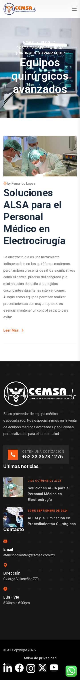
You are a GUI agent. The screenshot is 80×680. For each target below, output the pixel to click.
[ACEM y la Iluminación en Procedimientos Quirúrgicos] (13, 517)
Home (28, 42)
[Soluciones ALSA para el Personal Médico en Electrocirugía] (13, 490)
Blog (45, 42)
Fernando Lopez (23, 184)
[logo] (20, 8)
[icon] (7, 667)
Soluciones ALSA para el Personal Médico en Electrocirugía (34, 217)
